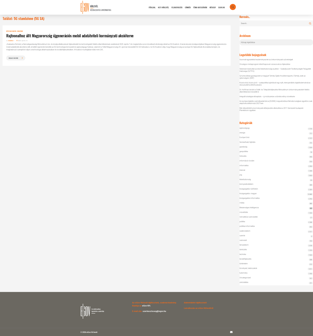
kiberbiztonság (245, 179)
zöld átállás (244, 282)
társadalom (244, 245)
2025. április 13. (22, 40)
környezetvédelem (246, 184)
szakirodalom (245, 231)
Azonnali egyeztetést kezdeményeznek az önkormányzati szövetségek (266, 60)
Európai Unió (244, 137)
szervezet (243, 240)
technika (243, 254)
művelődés (244, 212)
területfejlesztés (245, 259)
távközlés (243, 250)
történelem (244, 264)
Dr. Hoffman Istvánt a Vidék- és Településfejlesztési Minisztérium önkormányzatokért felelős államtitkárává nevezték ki (274, 91)
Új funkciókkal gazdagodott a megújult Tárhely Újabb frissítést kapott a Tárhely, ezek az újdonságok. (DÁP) (273, 77)
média (242, 203)
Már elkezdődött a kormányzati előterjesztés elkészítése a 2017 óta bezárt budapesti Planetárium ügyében (271, 109)
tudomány (243, 273)
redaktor (10, 40)
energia (242, 133)
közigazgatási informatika (250, 198)
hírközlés (243, 156)
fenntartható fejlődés (247, 142)
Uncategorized (245, 278)
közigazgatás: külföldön (249, 189)
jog (241, 175)
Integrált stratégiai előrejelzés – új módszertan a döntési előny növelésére (267, 96)
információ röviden (247, 161)
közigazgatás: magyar (14, 31)
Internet (242, 170)
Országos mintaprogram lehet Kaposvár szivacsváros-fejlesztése (265, 64)
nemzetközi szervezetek (249, 217)
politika (242, 221)
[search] (231, 6)
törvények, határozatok (248, 268)
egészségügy (245, 128)
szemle (242, 236)
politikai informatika (247, 226)
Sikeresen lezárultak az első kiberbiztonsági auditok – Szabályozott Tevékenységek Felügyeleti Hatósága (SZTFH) (275, 70)
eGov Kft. (146, 306)
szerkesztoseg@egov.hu (154, 311)
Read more (13, 58)
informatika (244, 165)
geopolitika (244, 151)
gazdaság (243, 147)
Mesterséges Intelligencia (276, 208)
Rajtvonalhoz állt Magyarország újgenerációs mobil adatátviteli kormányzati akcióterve (70, 35)
